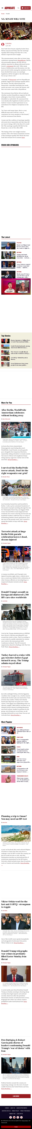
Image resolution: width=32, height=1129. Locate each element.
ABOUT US (13, 1108)
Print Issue (20, 737)
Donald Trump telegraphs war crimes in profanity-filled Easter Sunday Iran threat (14, 955)
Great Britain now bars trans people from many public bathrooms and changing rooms (20, 365)
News (18, 756)
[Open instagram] (21, 1117)
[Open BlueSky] (14, 1117)
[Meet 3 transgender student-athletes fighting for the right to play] (8, 740)
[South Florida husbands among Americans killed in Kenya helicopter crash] (5, 347)
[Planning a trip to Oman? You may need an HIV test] (16, 833)
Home (3, 13)
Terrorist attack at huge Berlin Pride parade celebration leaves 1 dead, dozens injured (14, 535)
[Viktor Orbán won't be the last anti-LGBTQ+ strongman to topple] (16, 921)
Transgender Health (22, 776)
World (8, 13)
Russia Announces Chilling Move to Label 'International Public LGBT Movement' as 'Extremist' (20, 341)
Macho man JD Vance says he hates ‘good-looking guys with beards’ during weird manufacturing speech (23, 277)
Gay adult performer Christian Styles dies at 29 (24, 731)
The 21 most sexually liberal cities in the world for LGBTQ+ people (20, 353)
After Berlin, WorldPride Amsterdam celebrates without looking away (13, 412)
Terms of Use (4, 1122)
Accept (16, 1126)
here (23, 137)
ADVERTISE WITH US (6, 1111)
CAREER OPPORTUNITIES (21, 1108)
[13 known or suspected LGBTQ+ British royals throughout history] (5, 358)
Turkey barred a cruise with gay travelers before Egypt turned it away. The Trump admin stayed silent (15, 659)
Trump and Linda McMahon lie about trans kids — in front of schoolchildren (24, 257)
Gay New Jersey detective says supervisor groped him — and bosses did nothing (24, 762)
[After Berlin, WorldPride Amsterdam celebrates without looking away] (16, 430)
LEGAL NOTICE (20, 1113)
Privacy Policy (25, 1120)
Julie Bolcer (9, 43)
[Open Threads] (17, 1117)
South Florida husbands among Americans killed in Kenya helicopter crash (20, 347)
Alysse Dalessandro (6, 419)
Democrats (13, 79)
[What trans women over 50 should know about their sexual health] (8, 778)
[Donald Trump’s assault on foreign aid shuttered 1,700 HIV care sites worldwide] (16, 612)
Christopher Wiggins (7, 543)
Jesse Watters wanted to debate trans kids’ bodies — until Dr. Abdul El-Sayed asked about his (23, 267)
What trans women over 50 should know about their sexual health (23, 780)
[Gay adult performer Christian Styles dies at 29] (8, 730)
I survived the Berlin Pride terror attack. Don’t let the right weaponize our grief (14, 470)
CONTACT (7, 1108)
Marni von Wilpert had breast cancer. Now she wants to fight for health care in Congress (23, 248)
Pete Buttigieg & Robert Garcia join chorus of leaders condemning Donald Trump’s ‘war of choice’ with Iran (15, 1045)
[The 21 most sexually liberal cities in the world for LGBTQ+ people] (5, 352)
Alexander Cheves (6, 476)
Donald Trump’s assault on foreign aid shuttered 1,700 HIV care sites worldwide (15, 594)
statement (10, 66)
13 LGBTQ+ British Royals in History (19, 358)
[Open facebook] (10, 1117)
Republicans (22, 60)
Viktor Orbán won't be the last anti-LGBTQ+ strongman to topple (15, 904)
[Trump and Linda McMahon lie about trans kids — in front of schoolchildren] (8, 255)
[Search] (18, 8)
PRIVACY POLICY (15, 1111)
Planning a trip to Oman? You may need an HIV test (14, 817)
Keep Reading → (13, 459)
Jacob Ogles (5, 601)
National (19, 252)
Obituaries (20, 727)
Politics (19, 243)
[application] (16, 286)
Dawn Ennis (5, 822)
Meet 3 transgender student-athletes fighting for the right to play (24, 742)
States (18, 747)
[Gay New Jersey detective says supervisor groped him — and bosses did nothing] (8, 759)
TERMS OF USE (12, 1113)
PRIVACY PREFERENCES (25, 1111)
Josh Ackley (5, 910)
